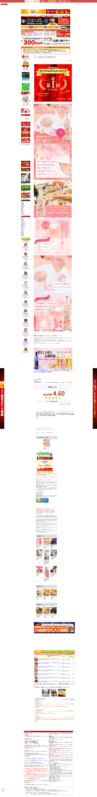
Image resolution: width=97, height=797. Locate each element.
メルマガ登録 (45, 15)
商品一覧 (42, 15)
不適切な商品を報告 (50, 432)
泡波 (22, 234)
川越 (22, 228)
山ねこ (23, 231)
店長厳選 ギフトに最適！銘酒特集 (44, 56)
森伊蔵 (23, 218)
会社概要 (54, 15)
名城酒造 (23, 213)
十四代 (23, 202)
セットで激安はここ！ (25, 198)
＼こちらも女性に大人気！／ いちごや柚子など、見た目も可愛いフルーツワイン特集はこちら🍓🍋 (52, 370)
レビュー (49, 15)
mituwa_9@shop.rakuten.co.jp (52, 793)
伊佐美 (23, 220)
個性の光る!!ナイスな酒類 (51, 57)
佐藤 (22, 232)
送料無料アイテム (24, 191)
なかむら (23, 230)
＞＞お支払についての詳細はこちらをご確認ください (34, 758)
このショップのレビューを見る (69, 699)
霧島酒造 (23, 233)
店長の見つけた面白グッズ (43, 57)
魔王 (22, 219)
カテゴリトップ (36, 56)
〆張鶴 (23, 210)
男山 (22, 212)
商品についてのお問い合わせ (41, 432)
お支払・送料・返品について (60, 15)
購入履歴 (52, 15)
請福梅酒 (23, 235)
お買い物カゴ (66, 15)
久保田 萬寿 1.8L (24, 183)
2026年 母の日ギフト (53, 56)
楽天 (69, 15)
